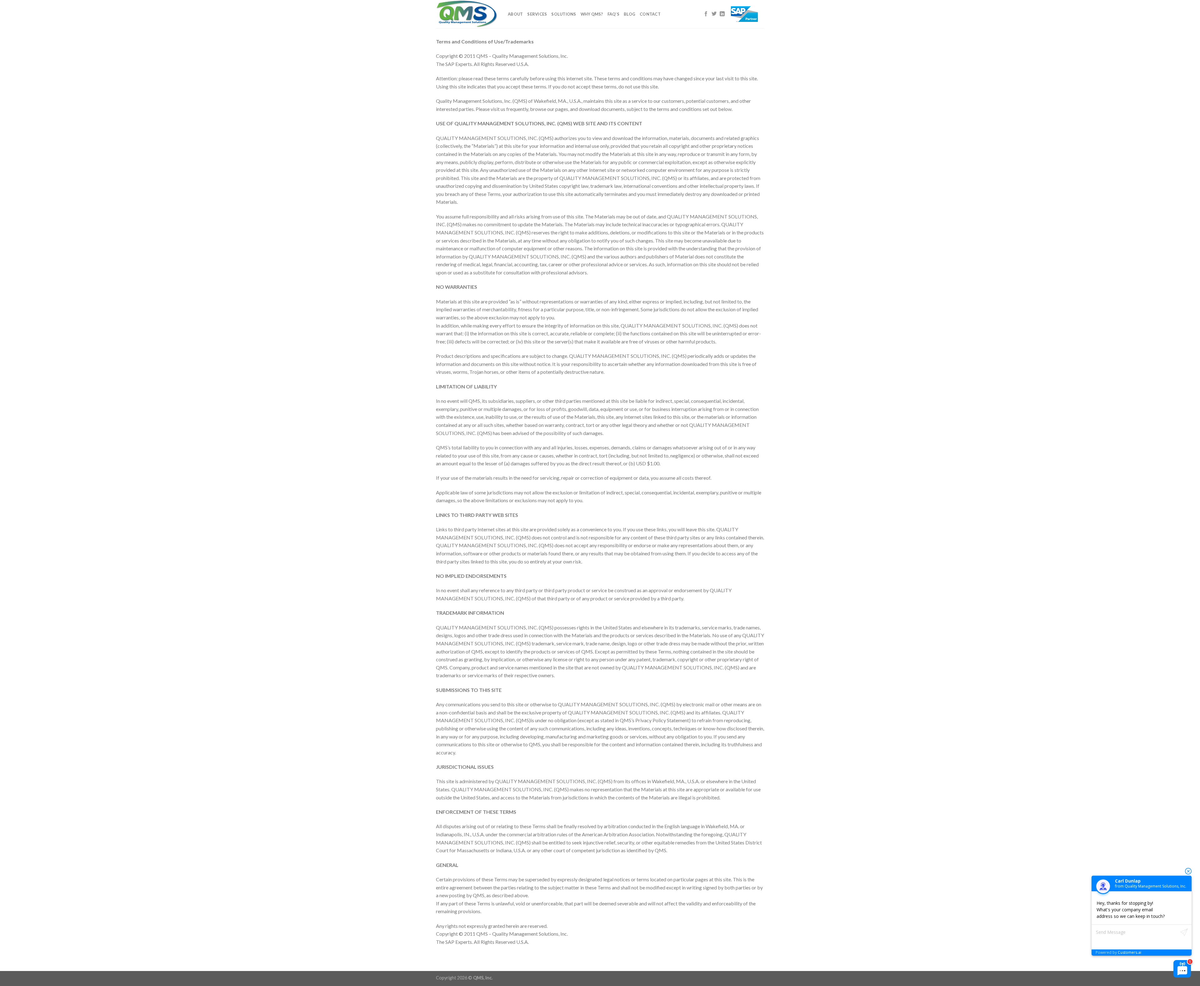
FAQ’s (613, 14)
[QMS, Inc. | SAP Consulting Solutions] (467, 14)
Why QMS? (592, 14)
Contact (650, 14)
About (515, 14)
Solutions (563, 14)
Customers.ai (1129, 952)
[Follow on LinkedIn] (722, 14)
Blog (629, 14)
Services (537, 14)
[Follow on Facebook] (705, 14)
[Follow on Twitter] (714, 14)
